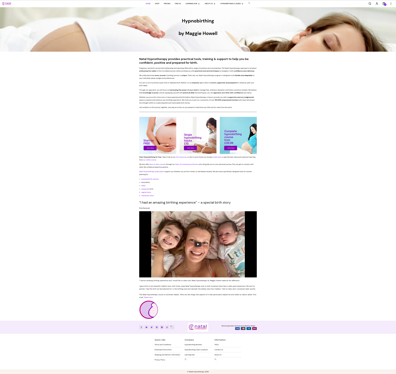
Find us (178, 3)
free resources (181, 157)
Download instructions (163, 350)
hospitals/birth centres (150, 179)
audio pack (217, 157)
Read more (148, 297)
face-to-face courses (157, 164)
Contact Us (218, 350)
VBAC (143, 186)
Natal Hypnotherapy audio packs (151, 171)
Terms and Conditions (163, 345)
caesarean (145, 189)
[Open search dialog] (369, 3)
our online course (149, 160)
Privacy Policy (160, 360)
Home (148, 3)
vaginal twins (146, 192)
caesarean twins (147, 195)
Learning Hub (191, 3)
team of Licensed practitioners (186, 164)
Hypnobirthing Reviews (193, 345)
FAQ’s (216, 345)
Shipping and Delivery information (167, 355)
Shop (157, 3)
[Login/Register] (376, 3)
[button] (249, 3)
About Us (209, 3)
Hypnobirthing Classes (230, 3)
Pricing (167, 3)
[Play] (198, 244)
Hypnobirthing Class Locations (196, 350)
